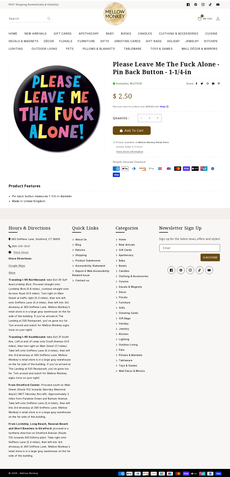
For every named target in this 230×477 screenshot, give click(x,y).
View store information (129, 151)
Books (122, 265)
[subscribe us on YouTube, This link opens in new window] (218, 4)
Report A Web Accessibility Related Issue (90, 273)
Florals (122, 297)
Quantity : (121, 118)
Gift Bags (124, 318)
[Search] (49, 18)
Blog (78, 244)
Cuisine (123, 281)
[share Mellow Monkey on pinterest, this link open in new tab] (219, 83)
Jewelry (123, 328)
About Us (81, 239)
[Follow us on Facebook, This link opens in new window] (188, 4)
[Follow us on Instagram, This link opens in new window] (203, 4)
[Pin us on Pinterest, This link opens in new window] (195, 4)
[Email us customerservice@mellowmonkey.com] (213, 83)
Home (122, 239)
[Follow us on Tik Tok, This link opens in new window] (210, 4)
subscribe (210, 257)
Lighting (123, 339)
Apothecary (125, 255)
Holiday (123, 323)
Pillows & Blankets (130, 355)
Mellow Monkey (29, 473)
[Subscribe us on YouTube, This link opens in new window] (209, 270)
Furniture (124, 302)
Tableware (125, 360)
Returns (80, 249)
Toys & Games (127, 365)
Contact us (82, 280)
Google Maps (17, 265)
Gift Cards (125, 249)
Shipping (81, 255)
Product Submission (88, 260)
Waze (12, 272)
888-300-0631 (21, 246)
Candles (123, 271)
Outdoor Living (128, 344)
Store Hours (21, 252)
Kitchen (123, 334)
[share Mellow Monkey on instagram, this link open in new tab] (208, 83)
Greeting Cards (128, 312)
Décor (122, 292)
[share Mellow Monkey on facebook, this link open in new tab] (196, 83)
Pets (121, 349)
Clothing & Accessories (133, 276)
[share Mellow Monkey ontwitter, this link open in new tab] (202, 83)
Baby (121, 260)
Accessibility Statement (90, 265)
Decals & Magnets (130, 286)
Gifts (121, 307)
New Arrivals (126, 244)
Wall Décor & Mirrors (131, 370)
